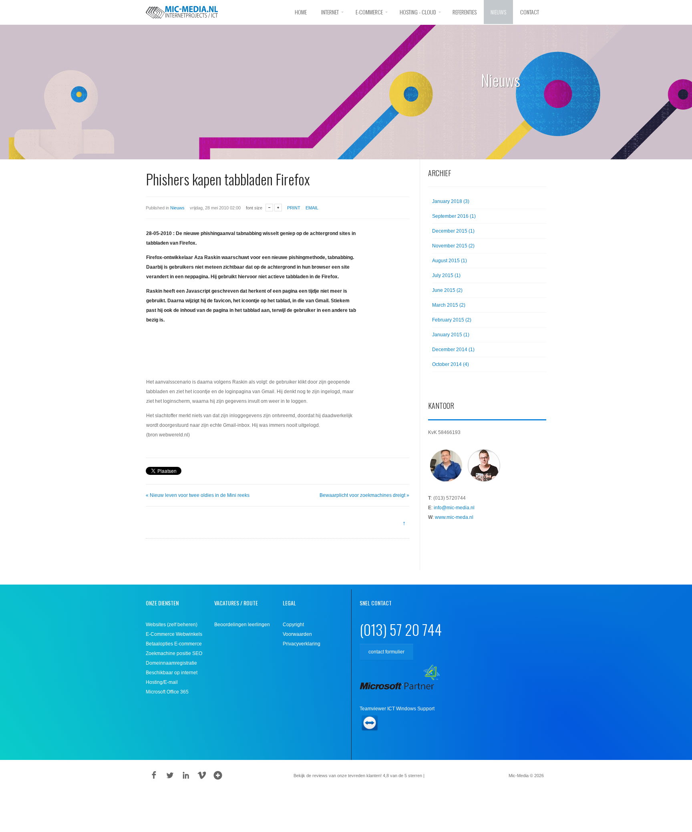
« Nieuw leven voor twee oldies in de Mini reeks (197, 495)
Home (301, 12)
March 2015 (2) (448, 305)
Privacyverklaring (301, 644)
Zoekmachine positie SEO (174, 653)
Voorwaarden (297, 634)
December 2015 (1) (453, 231)
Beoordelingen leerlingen (242, 624)
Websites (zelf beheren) (171, 624)
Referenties (465, 12)
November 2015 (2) (453, 246)
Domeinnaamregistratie (171, 663)
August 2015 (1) (449, 260)
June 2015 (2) (447, 290)
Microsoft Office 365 (167, 692)
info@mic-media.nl (454, 507)
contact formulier (386, 652)
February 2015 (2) (451, 320)
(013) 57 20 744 (401, 629)
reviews (437, 775)
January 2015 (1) (450, 335)
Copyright (293, 624)
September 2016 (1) (454, 216)
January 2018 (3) (450, 201)
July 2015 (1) (446, 275)
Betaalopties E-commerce (174, 644)
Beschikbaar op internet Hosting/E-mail (171, 677)
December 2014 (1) (453, 349)
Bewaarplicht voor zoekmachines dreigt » (364, 495)
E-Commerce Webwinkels (174, 634)
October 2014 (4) (450, 364)
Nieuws (498, 12)
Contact (529, 12)
